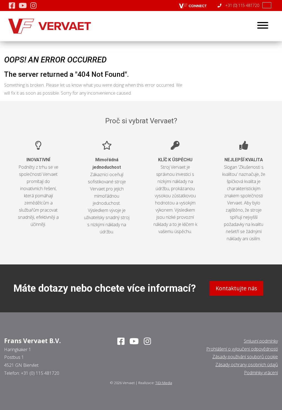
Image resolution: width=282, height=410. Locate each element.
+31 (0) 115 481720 (241, 5)
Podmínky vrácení (261, 373)
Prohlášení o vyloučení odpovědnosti (242, 349)
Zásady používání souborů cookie (245, 357)
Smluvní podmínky (261, 341)
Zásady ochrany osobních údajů (246, 365)
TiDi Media (163, 382)
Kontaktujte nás (236, 288)
